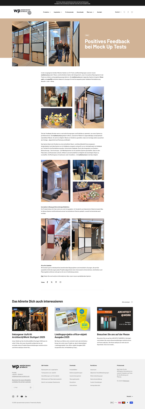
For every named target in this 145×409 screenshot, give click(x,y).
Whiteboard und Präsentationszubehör (51, 379)
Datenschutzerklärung (96, 379)
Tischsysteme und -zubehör (48, 372)
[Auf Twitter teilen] (51, 282)
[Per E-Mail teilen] (60, 282)
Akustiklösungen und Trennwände (50, 376)
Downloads (80, 12)
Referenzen (126, 380)
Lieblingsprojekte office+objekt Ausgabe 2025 (71, 336)
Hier (118, 369)
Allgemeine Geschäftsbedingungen (99, 372)
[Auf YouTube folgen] (22, 396)
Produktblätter (73, 369)
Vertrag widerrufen (95, 385)
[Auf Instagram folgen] (13, 396)
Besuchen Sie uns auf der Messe (113, 334)
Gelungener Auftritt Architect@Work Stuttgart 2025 (28, 336)
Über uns (89, 12)
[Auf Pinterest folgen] (17, 396)
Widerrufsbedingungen (96, 376)
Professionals (69, 12)
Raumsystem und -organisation (49, 369)
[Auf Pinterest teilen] (56, 282)
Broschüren (73, 382)
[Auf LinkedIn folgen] (26, 396)
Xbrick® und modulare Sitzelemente (50, 382)
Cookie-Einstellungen (96, 382)
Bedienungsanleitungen (76, 372)
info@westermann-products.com (20, 376)
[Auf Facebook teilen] (47, 282)
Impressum (93, 369)
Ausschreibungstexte (75, 376)
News (87, 35)
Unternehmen (73, 385)
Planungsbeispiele (74, 379)
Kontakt (99, 12)
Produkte (46, 12)
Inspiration (57, 12)
